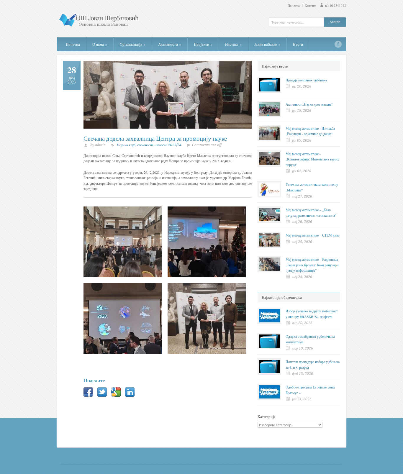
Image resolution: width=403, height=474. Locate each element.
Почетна (294, 5)
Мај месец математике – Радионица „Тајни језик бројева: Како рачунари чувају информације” (312, 265)
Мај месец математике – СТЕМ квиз (313, 235)
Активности (169, 44)
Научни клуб (126, 145)
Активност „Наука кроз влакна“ (309, 104)
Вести (298, 44)
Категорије (266, 416)
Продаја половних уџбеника (306, 80)
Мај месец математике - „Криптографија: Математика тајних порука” (312, 159)
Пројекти (203, 44)
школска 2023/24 (168, 145)
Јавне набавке (267, 44)
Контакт (310, 5)
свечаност (145, 145)
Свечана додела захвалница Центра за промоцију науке (155, 138)
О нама (99, 44)
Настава (233, 44)
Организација (133, 44)
